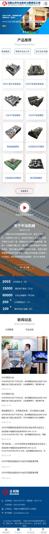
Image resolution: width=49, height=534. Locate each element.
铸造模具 (5, 51)
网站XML (9, 523)
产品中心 (18, 532)
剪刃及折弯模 (42, 51)
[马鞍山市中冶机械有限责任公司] (21, 3)
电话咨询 (30, 532)
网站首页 (6, 532)
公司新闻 (9, 330)
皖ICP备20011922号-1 (23, 523)
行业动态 (30, 330)
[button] (21, 32)
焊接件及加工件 (22, 51)
